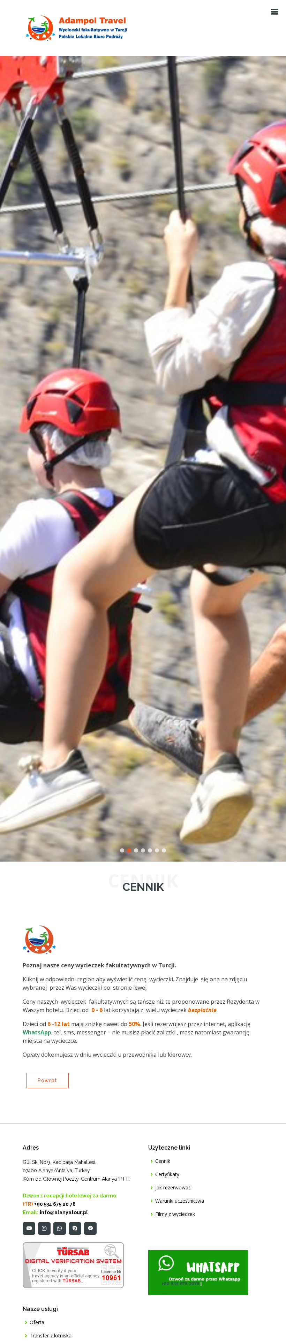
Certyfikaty (167, 1174)
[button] (14, 459)
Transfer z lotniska (51, 1335)
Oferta (37, 1322)
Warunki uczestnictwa (179, 1200)
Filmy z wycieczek (175, 1214)
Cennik (162, 1161)
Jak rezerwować (173, 1187)
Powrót (47, 1080)
